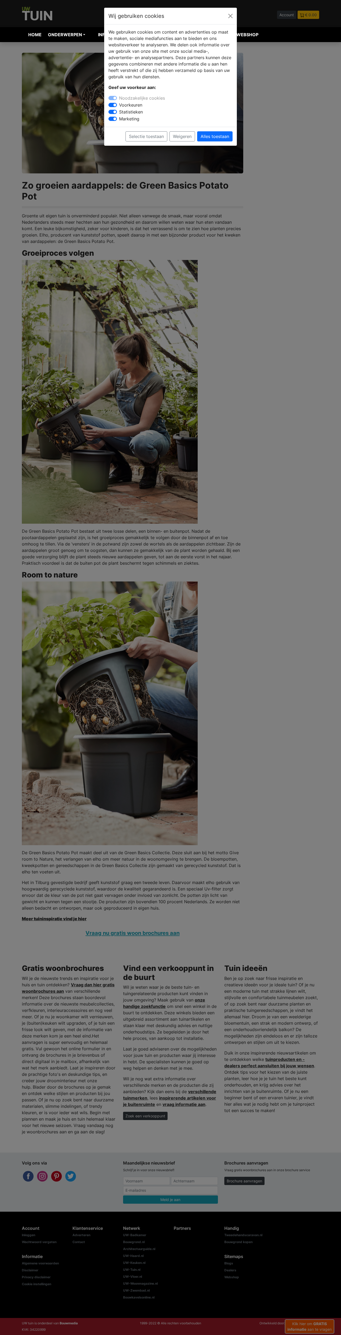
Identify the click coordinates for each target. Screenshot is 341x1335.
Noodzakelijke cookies (142, 98)
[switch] (112, 105)
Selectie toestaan (146, 136)
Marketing (129, 118)
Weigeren (182, 136)
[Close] (230, 16)
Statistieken (131, 112)
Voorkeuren (130, 105)
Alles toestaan (215, 136)
